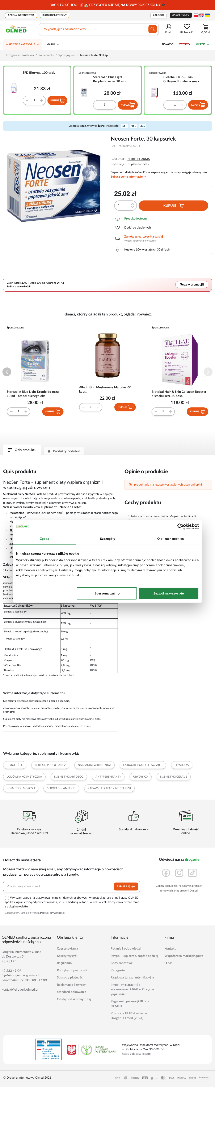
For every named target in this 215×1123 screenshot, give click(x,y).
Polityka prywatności (72, 970)
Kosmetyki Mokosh (21, 788)
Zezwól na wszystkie (168, 593)
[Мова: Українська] (207, 15)
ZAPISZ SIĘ (123, 886)
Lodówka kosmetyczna (24, 776)
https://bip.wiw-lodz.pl (136, 1053)
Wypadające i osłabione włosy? (67, 29)
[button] (7, 371)
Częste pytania (67, 948)
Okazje (200, 44)
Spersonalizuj (104, 593)
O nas (168, 963)
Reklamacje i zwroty (71, 984)
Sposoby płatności (70, 977)
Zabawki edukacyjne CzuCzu (109, 788)
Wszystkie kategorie (20, 44)
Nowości (167, 44)
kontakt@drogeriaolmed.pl (20, 989)
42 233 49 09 (11, 970)
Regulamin (64, 963)
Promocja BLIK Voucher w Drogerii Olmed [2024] (129, 1016)
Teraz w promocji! (192, 284)
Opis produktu (25, 450)
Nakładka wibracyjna (94, 765)
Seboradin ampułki (61, 788)
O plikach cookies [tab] (170, 538)
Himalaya (182, 765)
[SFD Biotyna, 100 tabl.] (15, 88)
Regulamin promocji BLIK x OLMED (130, 1004)
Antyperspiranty (108, 776)
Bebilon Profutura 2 (50, 765)
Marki (51, 44)
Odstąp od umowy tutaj (74, 999)
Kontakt (170, 948)
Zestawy (184, 44)
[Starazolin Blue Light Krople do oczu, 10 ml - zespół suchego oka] (86, 92)
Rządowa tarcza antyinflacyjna (132, 977)
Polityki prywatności (52, 913)
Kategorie (118, 970)
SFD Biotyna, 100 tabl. (39, 72)
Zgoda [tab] (44, 538)
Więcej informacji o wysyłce (140, 240)
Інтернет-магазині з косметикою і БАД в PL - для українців (132, 989)
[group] (107, 5)
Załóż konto (180, 15)
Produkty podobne (66, 451)
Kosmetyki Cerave (173, 776)
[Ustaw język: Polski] (196, 15)
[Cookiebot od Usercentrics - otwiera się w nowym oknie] (180, 526)
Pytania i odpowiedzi (126, 948)
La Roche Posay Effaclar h (143, 765)
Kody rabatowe (122, 963)
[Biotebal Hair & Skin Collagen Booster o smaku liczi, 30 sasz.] (156, 92)
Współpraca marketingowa (183, 956)
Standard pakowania (71, 992)
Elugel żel (15, 765)
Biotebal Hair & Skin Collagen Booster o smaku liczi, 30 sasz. (182, 80)
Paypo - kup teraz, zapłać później (134, 956)
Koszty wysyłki (67, 956)
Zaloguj (158, 15)
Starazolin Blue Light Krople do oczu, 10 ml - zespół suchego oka (110, 80)
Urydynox (140, 776)
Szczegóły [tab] (107, 538)
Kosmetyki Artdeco (68, 776)
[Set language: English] (201, 15)
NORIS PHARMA (138, 159)
